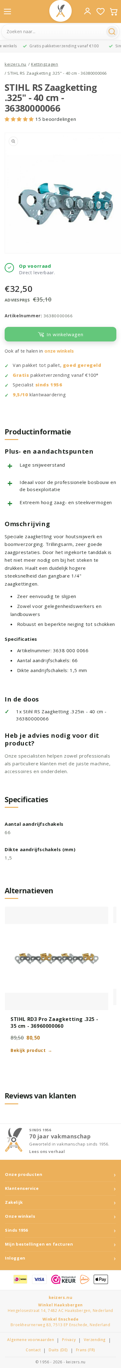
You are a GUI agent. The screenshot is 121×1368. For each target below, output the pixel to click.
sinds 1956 (48, 385)
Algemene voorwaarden (30, 1339)
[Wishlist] (100, 11)
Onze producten (23, 1174)
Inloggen (15, 1258)
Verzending (95, 1339)
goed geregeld (82, 365)
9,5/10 (20, 395)
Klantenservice (21, 1188)
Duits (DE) (58, 1350)
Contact (33, 1350)
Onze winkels (20, 1216)
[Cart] (113, 11)
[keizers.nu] (60, 11)
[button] (20, 119)
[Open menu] (7, 11)
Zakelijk (14, 1202)
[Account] (87, 11)
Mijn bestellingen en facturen (39, 1244)
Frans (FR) (85, 1350)
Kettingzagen (44, 64)
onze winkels (59, 351)
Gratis (21, 375)
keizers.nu (15, 64)
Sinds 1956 (16, 1230)
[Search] (112, 31)
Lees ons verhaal (47, 1151)
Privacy (69, 1339)
